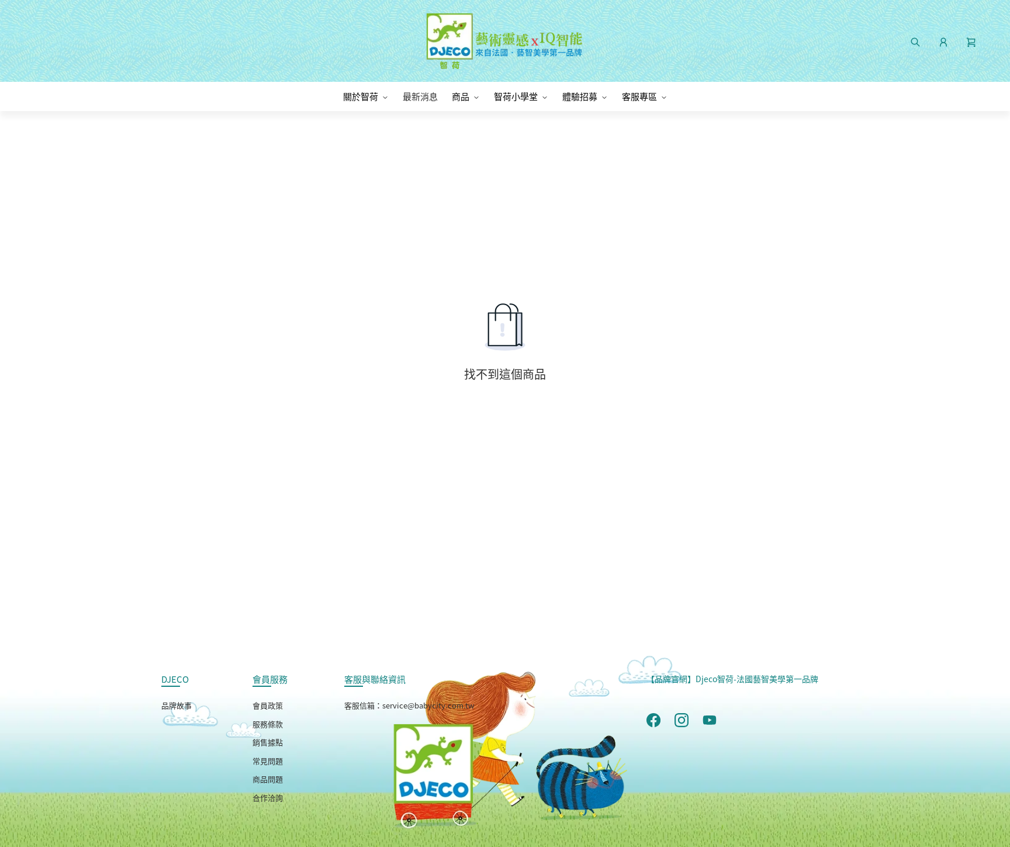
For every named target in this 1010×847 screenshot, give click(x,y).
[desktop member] (943, 41)
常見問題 (267, 760)
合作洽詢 (267, 797)
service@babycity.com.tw (428, 705)
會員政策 (267, 705)
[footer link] (653, 719)
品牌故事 (176, 705)
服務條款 (267, 724)
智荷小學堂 (516, 96)
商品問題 (267, 778)
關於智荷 (360, 96)
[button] (971, 41)
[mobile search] (915, 41)
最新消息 (420, 96)
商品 (460, 96)
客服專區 (639, 96)
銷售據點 (267, 742)
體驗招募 (579, 96)
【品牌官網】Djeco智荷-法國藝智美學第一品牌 (732, 678)
